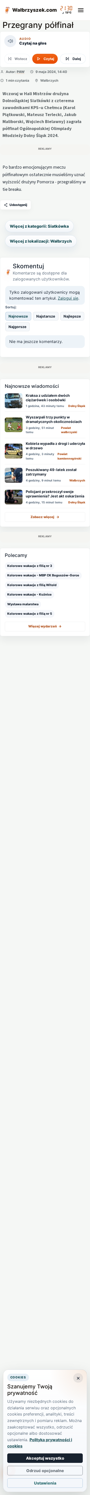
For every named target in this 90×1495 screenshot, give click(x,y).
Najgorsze (17, 327)
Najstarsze (45, 316)
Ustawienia (45, 1483)
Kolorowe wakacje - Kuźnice (29, 594)
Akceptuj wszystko (45, 1458)
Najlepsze (72, 316)
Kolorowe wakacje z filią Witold (31, 585)
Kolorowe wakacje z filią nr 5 (29, 613)
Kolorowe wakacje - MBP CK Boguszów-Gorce (43, 575)
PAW (20, 72)
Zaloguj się (68, 298)
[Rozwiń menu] (80, 10)
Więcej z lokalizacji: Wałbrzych (41, 241)
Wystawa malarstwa (22, 604)
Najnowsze (18, 316)
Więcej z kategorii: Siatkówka (39, 226)
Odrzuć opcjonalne (45, 1470)
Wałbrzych (49, 80)
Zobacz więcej (44, 517)
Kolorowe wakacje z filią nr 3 (29, 566)
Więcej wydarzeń (45, 626)
